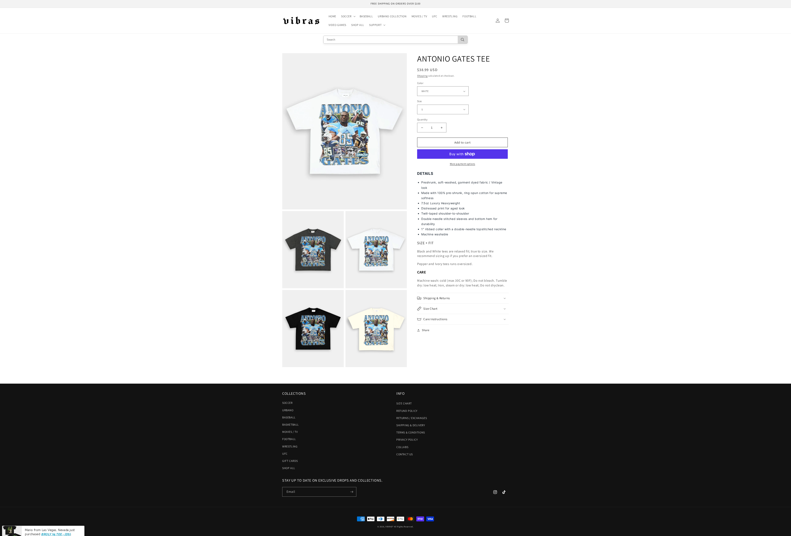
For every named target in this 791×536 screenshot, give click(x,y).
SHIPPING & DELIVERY (410, 425)
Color (420, 83)
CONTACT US (404, 454)
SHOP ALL (288, 468)
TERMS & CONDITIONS (410, 432)
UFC (285, 453)
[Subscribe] (351, 492)
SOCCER (287, 403)
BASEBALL (289, 417)
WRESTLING (289, 446)
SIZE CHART (404, 403)
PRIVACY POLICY (407, 439)
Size (419, 101)
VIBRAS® (389, 526)
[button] (348, 16)
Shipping (422, 75)
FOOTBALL (289, 439)
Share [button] (425, 330)
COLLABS (402, 447)
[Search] (462, 39)
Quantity (422, 119)
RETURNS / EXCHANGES (411, 418)
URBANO (288, 410)
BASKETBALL (290, 424)
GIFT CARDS (290, 461)
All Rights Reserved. (404, 526)
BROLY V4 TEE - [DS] (55, 526)
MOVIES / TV (290, 432)
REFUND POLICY (407, 411)
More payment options (462, 163)
